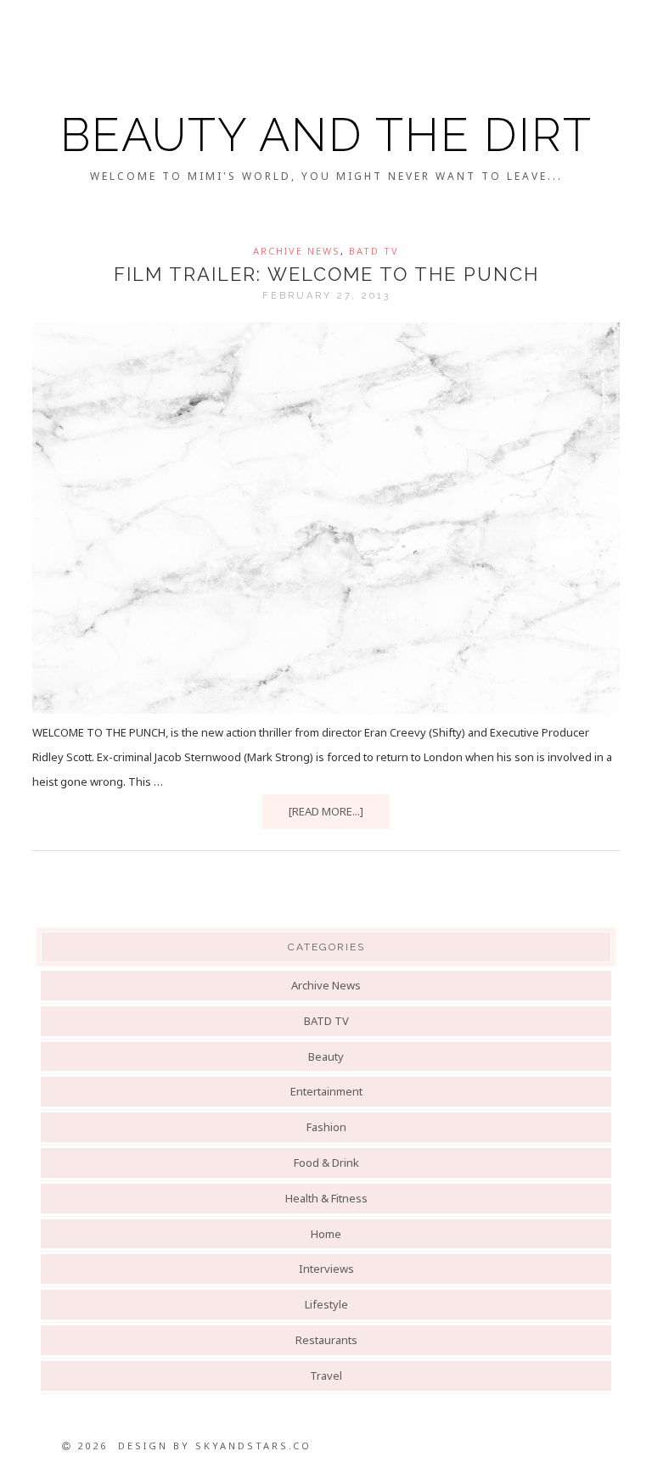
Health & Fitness (326, 1198)
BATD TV (374, 250)
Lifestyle (326, 1304)
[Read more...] (326, 811)
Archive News (296, 250)
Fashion (326, 1127)
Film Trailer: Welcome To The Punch (326, 274)
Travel (326, 1375)
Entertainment (326, 1091)
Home (326, 1233)
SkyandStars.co (253, 1445)
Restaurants (326, 1340)
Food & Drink (326, 1162)
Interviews (326, 1268)
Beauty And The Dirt (326, 135)
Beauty (326, 1056)
